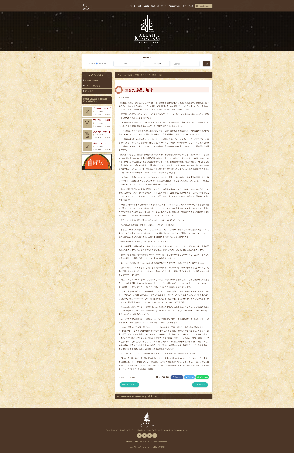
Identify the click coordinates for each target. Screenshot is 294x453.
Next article (200, 385)
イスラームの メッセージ (94, 86)
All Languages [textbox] (155, 63)
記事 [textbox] (126, 63)
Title (93, 63)
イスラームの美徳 (91, 80)
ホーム (123, 75)
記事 (130, 75)
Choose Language (204, 6)
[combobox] (126, 63)
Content (103, 63)
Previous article (129, 385)
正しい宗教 (89, 91)
